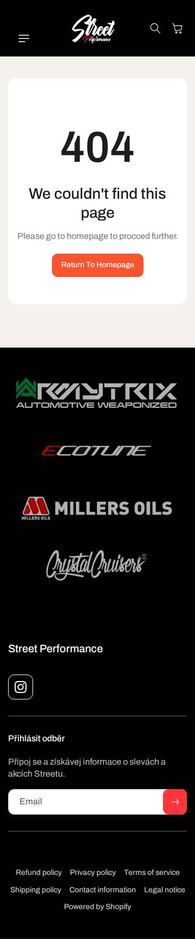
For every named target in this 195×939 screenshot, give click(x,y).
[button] (19, 38)
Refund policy (39, 872)
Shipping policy (35, 890)
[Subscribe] (175, 802)
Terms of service (152, 872)
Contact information (102, 890)
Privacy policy (93, 872)
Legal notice (164, 890)
